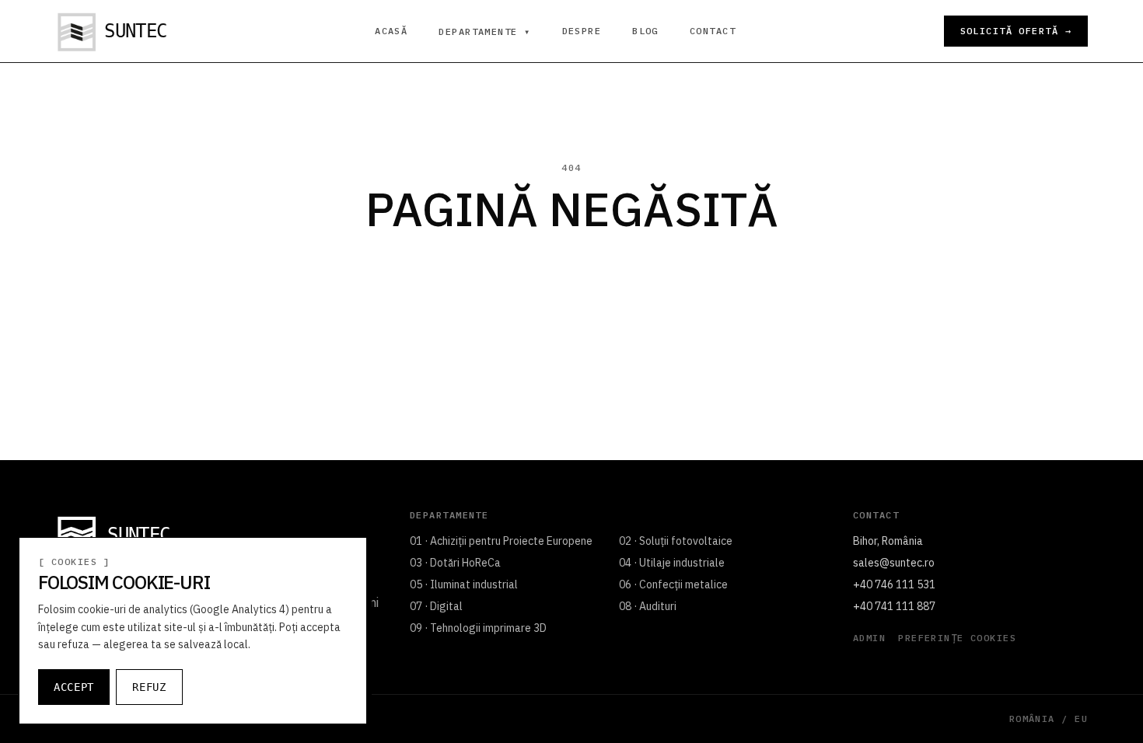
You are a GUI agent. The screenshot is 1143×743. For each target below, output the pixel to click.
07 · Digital (436, 606)
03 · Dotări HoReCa (455, 563)
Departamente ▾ (484, 31)
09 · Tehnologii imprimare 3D (478, 628)
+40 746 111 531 (894, 584)
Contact (713, 31)
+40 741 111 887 (894, 606)
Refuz (149, 687)
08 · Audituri (647, 606)
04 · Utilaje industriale (672, 563)
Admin (869, 638)
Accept (74, 687)
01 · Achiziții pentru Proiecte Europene (501, 541)
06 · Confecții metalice (673, 584)
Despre (582, 31)
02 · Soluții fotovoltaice (675, 541)
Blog (645, 31)
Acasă (391, 31)
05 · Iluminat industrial (464, 584)
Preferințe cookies (957, 638)
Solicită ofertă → (1015, 31)
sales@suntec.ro (894, 563)
